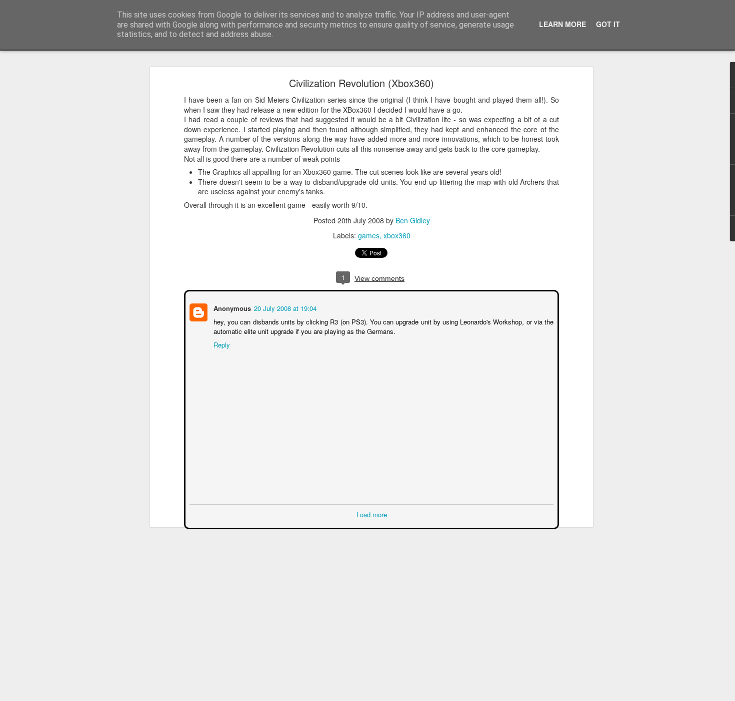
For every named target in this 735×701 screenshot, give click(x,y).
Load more (371, 513)
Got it (608, 24)
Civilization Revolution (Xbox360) (361, 83)
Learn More (562, 24)
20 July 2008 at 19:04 (284, 307)
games (369, 235)
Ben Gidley (413, 220)
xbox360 (397, 235)
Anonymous (231, 307)
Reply (220, 343)
